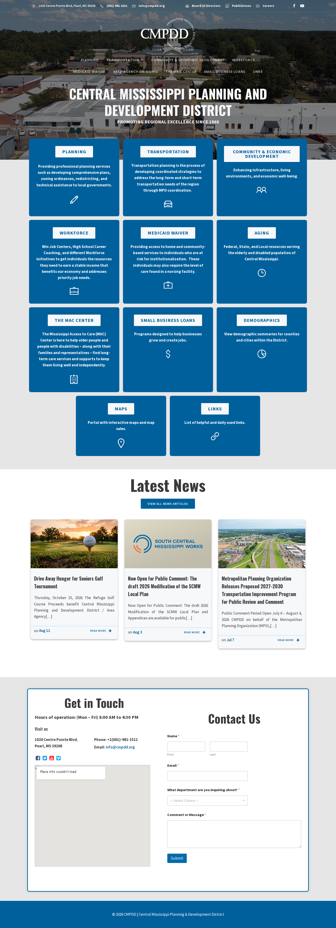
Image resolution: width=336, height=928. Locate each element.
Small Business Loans (224, 71)
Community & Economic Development (187, 60)
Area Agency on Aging (135, 71)
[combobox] (207, 800)
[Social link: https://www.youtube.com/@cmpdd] (300, 6)
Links (258, 71)
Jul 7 (230, 639)
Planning (90, 60)
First (170, 754)
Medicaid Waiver (89, 71)
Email (173, 765)
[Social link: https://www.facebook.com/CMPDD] (292, 6)
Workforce (243, 60)
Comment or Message (186, 815)
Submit (177, 858)
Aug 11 (44, 630)
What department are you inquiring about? (203, 790)
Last (213, 754)
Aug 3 (137, 632)
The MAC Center (181, 71)
